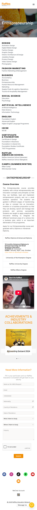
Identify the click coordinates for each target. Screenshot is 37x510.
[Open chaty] (31, 505)
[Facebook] (4, 474)
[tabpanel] (18, 248)
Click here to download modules (16, 252)
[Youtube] (33, 474)
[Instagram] (11, 474)
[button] (33, 4)
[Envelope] (18, 481)
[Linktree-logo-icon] (26, 474)
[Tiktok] (18, 474)
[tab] (18, 238)
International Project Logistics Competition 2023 (18, 350)
